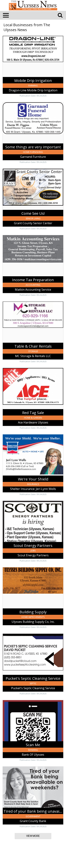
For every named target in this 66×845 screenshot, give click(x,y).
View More (33, 835)
